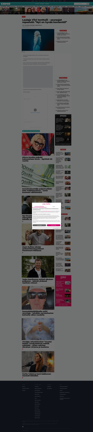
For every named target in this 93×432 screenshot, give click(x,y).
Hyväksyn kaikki (53, 225)
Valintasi (53, 206)
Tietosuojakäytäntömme (57, 228)
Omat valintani (39, 225)
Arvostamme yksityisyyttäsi (39, 206)
